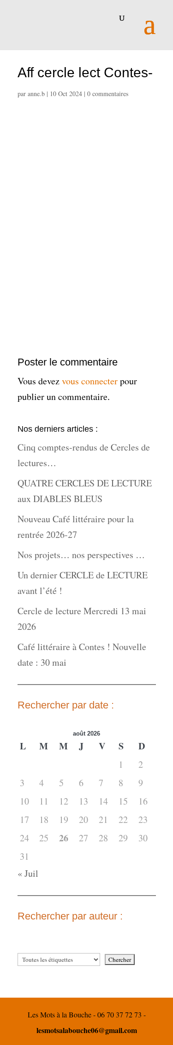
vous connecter (90, 381)
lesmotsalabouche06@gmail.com (86, 1030)
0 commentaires (107, 93)
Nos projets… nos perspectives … (81, 554)
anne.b (36, 93)
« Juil (28, 873)
